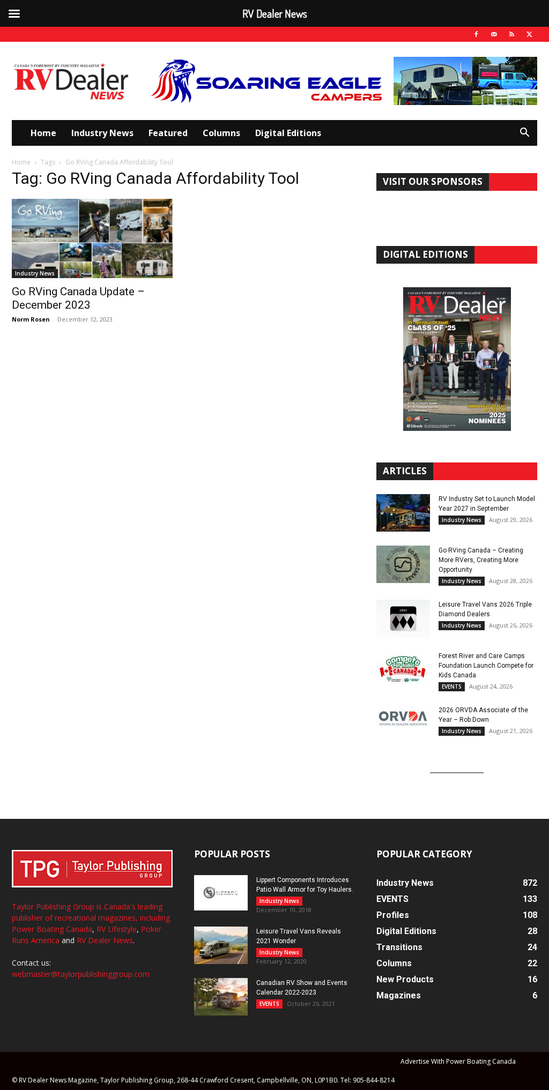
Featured (168, 133)
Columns (221, 133)
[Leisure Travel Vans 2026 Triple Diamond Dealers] (403, 618)
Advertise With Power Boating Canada (458, 1061)
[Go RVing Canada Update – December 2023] (92, 238)
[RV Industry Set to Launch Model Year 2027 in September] (403, 513)
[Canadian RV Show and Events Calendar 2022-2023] (221, 997)
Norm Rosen (31, 319)
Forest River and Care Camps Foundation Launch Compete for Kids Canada (486, 665)
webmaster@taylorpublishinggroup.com (81, 974)
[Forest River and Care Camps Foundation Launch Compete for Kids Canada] (403, 670)
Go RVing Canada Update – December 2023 (78, 298)
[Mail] (494, 34)
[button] (524, 134)
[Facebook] (476, 34)
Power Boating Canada (52, 929)
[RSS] (511, 34)
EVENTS (452, 686)
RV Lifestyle (117, 929)
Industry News (102, 133)
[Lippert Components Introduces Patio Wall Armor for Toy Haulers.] (221, 892)
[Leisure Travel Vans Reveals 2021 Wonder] (221, 945)
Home (43, 133)
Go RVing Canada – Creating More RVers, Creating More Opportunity (481, 560)
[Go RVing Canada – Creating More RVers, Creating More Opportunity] (403, 564)
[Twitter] (529, 34)
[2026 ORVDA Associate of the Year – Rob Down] (403, 724)
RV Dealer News (105, 940)
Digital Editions (288, 133)
